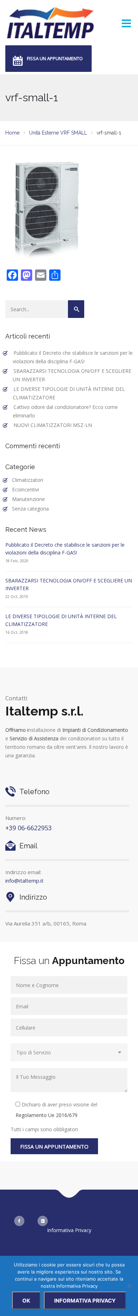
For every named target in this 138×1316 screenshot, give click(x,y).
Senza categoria (30, 508)
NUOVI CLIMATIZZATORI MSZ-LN (52, 425)
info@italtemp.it (24, 880)
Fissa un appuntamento (55, 58)
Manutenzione (28, 499)
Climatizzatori (27, 480)
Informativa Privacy (69, 1230)
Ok (26, 1300)
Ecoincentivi (25, 489)
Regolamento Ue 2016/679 (46, 1115)
